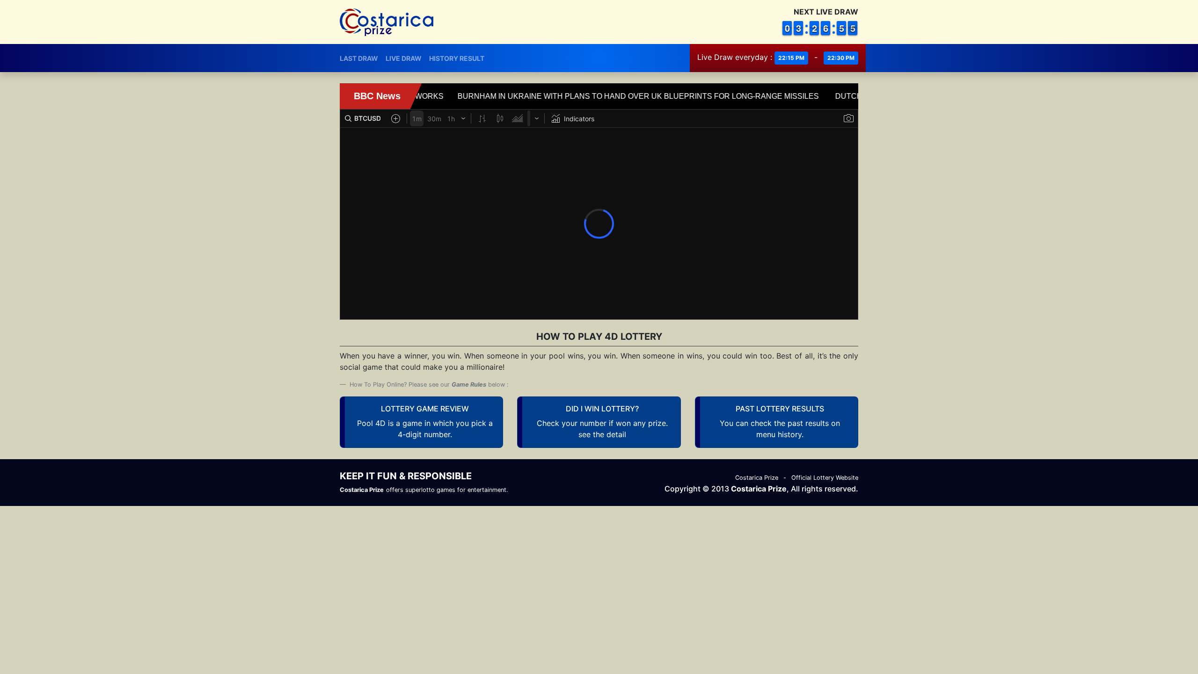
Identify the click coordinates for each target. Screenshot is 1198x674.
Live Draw (404, 58)
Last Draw (359, 58)
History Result (456, 58)
